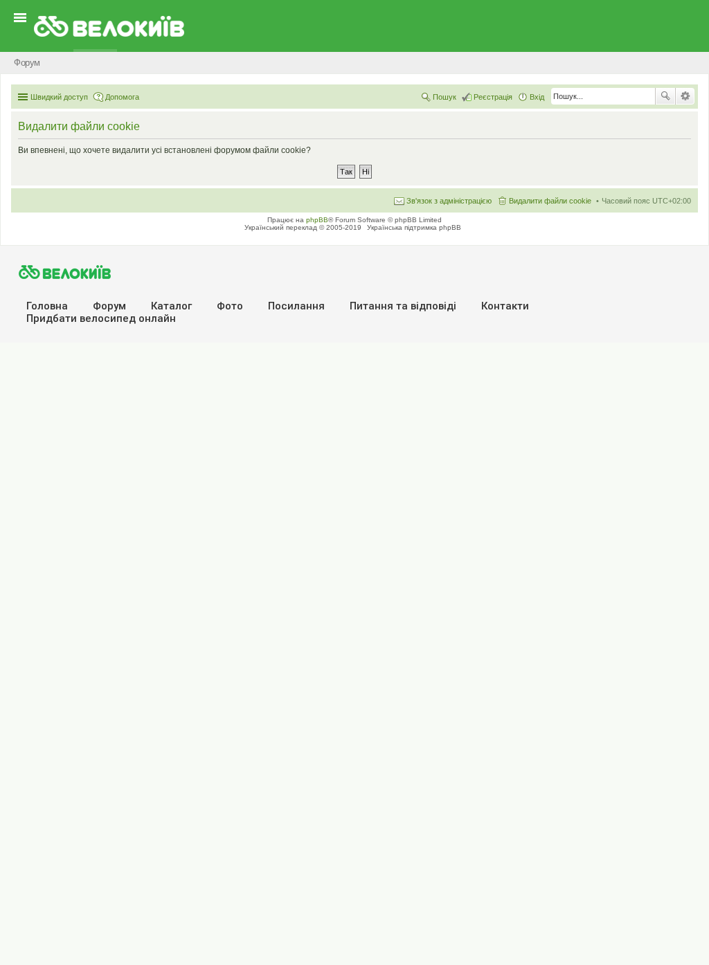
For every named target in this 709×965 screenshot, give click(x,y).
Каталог (171, 306)
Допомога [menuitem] (122, 97)
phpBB (317, 220)
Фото (230, 306)
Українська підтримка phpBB (414, 227)
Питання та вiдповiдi (403, 306)
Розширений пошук (685, 96)
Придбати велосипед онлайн (101, 318)
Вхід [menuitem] (537, 97)
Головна (47, 306)
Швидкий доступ (59, 97)
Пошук (665, 96)
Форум (109, 306)
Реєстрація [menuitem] (493, 97)
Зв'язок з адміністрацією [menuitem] (449, 201)
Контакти (505, 306)
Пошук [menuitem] (444, 97)
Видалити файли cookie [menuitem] (550, 201)
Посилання (296, 306)
